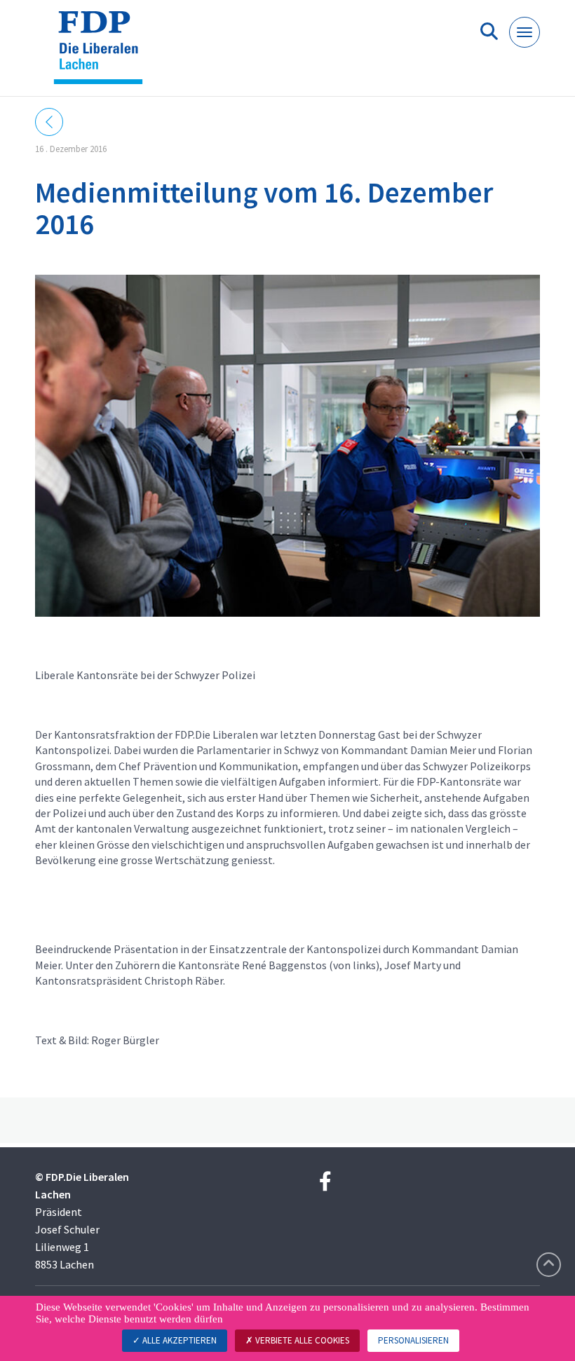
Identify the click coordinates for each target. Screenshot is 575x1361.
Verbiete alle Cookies (301, 1340)
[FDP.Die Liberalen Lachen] (103, 53)
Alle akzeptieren (178, 1340)
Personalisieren (413, 1340)
